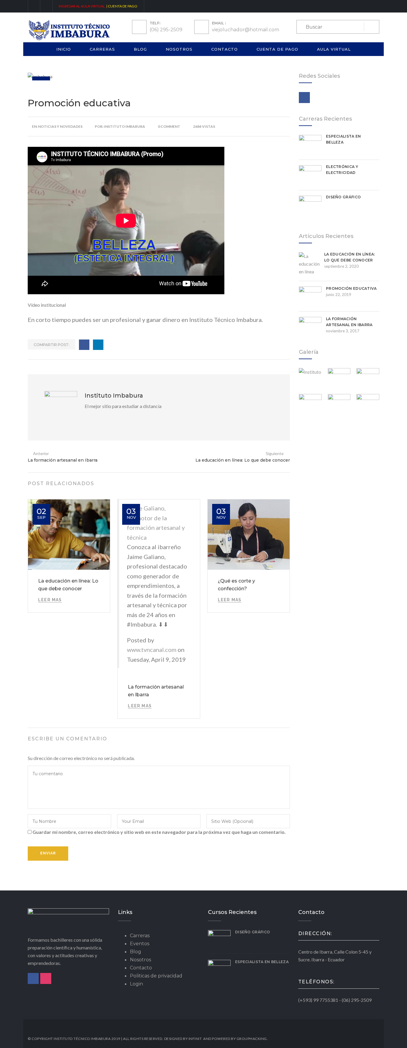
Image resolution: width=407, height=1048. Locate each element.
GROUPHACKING (252, 1038)
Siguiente (275, 453)
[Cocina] (310, 379)
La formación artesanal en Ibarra (62, 460)
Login (136, 984)
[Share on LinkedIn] (98, 345)
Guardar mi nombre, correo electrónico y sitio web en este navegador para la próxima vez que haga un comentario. (159, 832)
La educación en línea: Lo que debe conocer (242, 460)
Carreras (102, 49)
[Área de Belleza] (367, 405)
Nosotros (179, 49)
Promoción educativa (351, 288)
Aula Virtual (334, 49)
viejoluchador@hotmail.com (245, 29)
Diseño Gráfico (343, 197)
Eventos (139, 943)
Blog (140, 49)
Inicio (63, 49)
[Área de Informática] (339, 405)
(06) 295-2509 (166, 29)
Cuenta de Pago (277, 49)
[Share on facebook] (84, 345)
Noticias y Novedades (60, 126)
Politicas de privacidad (156, 976)
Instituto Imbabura (124, 126)
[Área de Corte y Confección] (367, 379)
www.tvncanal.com (151, 649)
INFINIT (195, 1038)
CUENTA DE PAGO (123, 6)
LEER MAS (50, 599)
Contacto (224, 49)
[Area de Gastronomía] (339, 379)
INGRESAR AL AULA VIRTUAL (82, 6)
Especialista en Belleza (262, 962)
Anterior (41, 453)
